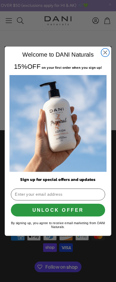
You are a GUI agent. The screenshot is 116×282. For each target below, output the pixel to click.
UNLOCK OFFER (58, 210)
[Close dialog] (105, 52)
